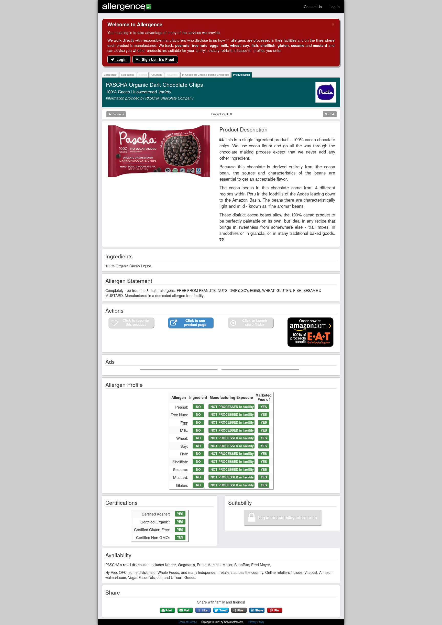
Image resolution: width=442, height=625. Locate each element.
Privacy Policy (256, 622)
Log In (334, 6)
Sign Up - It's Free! (157, 59)
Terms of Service (187, 622)
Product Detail (241, 74)
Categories (110, 74)
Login (120, 59)
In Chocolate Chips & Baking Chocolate (205, 74)
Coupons (156, 74)
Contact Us (313, 6)
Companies (127, 74)
